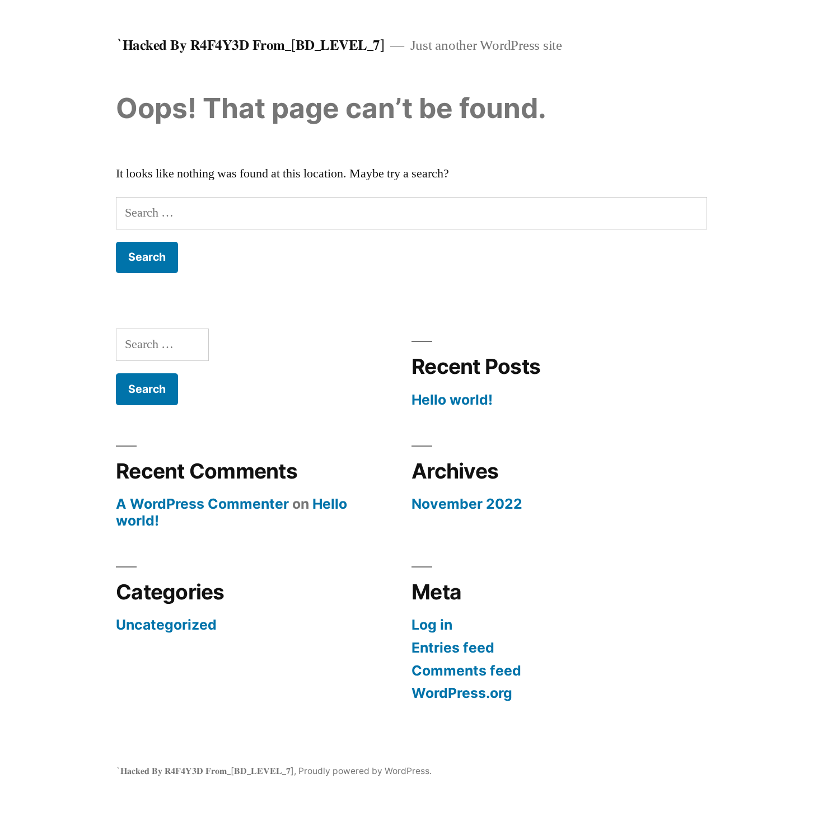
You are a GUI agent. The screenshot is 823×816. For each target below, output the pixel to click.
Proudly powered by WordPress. (365, 771)
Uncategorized (166, 624)
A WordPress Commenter (202, 503)
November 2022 (467, 503)
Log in (432, 624)
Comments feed (466, 670)
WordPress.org (462, 692)
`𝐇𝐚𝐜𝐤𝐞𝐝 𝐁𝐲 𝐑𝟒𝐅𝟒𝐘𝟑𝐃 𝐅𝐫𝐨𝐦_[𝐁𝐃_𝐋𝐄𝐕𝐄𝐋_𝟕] (250, 44)
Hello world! (452, 399)
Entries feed (453, 647)
